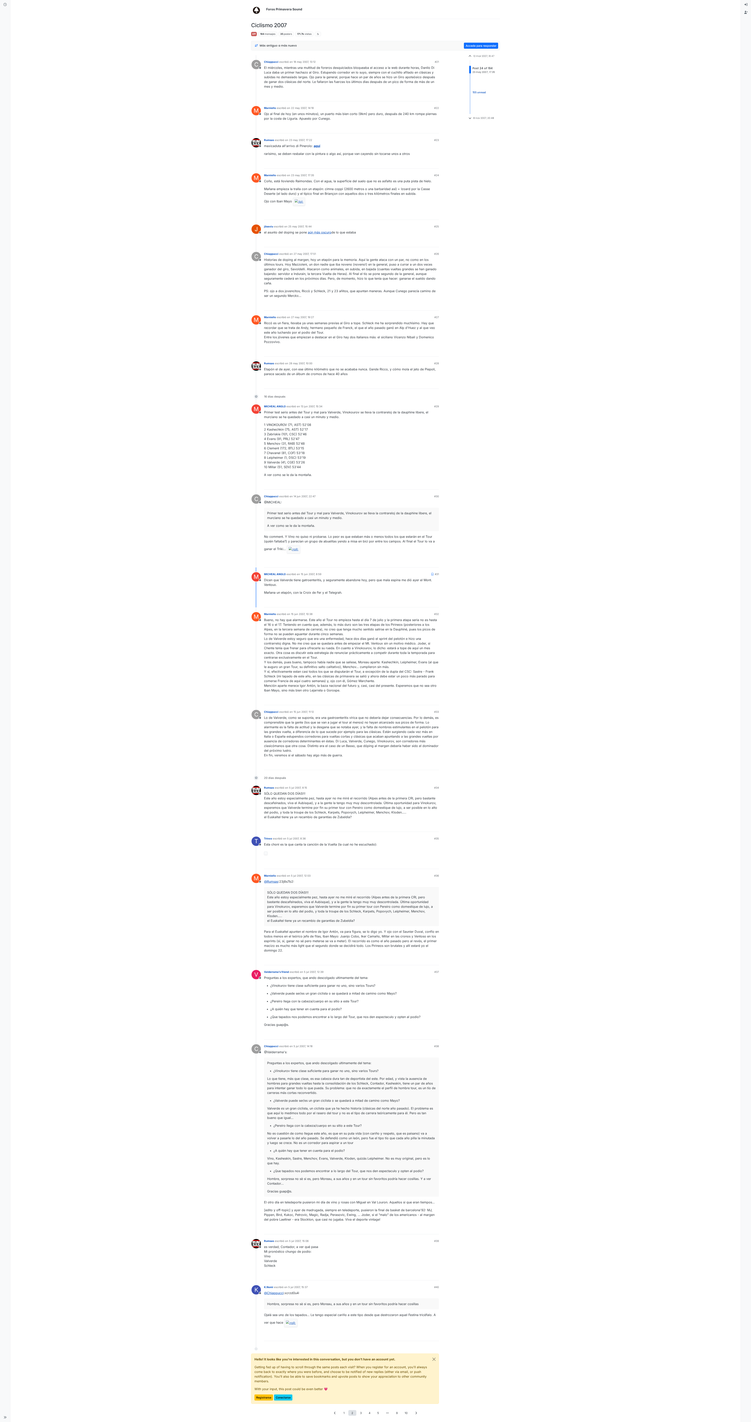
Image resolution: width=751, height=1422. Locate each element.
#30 (436, 496)
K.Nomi (268, 1287)
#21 (437, 61)
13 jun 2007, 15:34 (311, 406)
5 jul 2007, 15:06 (299, 1240)
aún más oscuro (319, 232)
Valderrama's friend (276, 971)
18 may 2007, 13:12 (305, 61)
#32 (436, 614)
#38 (436, 1046)
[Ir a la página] (387, 1413)
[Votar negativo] (427, 96)
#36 (436, 875)
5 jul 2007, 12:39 (313, 971)
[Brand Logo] (258, 9)
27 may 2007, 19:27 (302, 317)
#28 (436, 363)
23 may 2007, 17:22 (300, 140)
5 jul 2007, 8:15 (298, 787)
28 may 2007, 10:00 (300, 363)
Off (254, 33)
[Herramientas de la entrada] (435, 96)
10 (406, 1413)
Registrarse (263, 1397)
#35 (436, 838)
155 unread (479, 92)
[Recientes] (5, 5)
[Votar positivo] (414, 96)
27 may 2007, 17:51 (305, 253)
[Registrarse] (745, 12)
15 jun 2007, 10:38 (302, 614)
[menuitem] (745, 5)
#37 (436, 971)
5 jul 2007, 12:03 (301, 875)
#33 (436, 711)
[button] (5, 1417)
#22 (436, 108)
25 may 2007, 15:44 (300, 226)
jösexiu (268, 226)
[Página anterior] (335, 1413)
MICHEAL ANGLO (275, 406)
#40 (436, 1287)
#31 (437, 574)
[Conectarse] (745, 5)
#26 (436, 253)
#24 (436, 175)
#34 (436, 787)
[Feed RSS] (318, 34)
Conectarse (283, 1397)
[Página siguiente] (416, 1413)
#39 (436, 1240)
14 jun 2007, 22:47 (304, 496)
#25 (436, 226)
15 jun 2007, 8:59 (311, 574)
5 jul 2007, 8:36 (296, 838)
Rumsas (269, 140)
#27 (436, 317)
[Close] (434, 1359)
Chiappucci (271, 61)
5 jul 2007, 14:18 (303, 1046)
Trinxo (268, 838)
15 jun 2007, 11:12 (304, 711)
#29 (436, 406)
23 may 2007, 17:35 (302, 175)
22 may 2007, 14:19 (302, 108)
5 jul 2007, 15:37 (298, 1287)
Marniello (270, 108)
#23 (436, 140)
